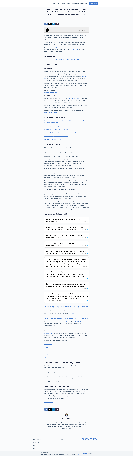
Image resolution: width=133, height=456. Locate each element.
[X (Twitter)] (50, 24)
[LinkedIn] (53, 24)
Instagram (56, 59)
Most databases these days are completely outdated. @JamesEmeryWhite (64, 236)
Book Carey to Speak (36, 442)
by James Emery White (56, 126)
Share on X (84, 221)
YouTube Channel (79, 321)
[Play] (47, 30)
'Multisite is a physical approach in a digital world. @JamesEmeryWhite (63, 220)
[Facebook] (46, 24)
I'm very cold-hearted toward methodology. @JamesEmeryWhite (61, 244)
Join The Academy (93, 3)
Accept (85, 453)
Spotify (46, 347)
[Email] (57, 24)
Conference (68, 3)
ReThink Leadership (74, 98)
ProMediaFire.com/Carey (50, 92)
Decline (90, 453)
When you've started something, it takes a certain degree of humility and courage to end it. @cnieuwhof (66, 228)
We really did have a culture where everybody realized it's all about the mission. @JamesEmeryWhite (66, 252)
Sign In (86, 3)
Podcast (54, 3)
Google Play (47, 350)
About (34, 445)
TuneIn (46, 357)
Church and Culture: (56, 129)
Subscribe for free (48, 333)
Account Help (62, 439)
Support (34, 448)
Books (63, 3)
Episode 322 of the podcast (57, 47)
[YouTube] (91, 439)
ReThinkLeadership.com (50, 112)
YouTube (68, 321)
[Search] (99, 3)
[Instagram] (86, 439)
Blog (58, 3)
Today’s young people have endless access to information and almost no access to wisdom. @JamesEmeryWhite (66, 285)
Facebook (61, 59)
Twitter (67, 59)
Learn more (79, 454)
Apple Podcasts (75, 49)
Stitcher (46, 354)
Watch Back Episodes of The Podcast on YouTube (66, 318)
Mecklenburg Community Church (52, 139)
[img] (87, 30)
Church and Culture (74, 59)
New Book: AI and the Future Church (38, 438)
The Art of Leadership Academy (77, 3)
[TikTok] (94, 439)
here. (73, 313)
